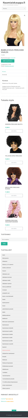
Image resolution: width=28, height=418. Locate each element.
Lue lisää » (14, 131)
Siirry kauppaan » (8, 61)
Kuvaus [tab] (4, 71)
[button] (24, 15)
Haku (4, 243)
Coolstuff (13, 58)
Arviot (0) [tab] (4, 74)
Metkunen (3, 401)
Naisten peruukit (9, 66)
